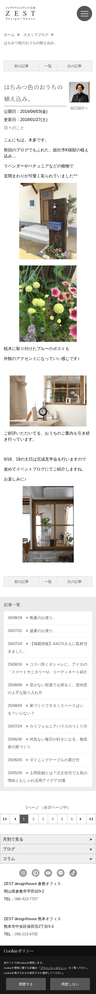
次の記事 (74, 66)
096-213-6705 (26, 934)
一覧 (48, 66)
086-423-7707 (26, 899)
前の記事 (21, 66)
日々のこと (14, 128)
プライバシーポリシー (53, 968)
